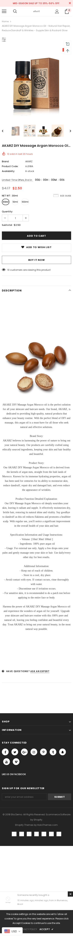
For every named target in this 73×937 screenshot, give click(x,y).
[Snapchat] (62, 752)
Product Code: (10, 166)
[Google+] (24, 752)
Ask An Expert (40, 671)
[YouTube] (6, 761)
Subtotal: (7, 225)
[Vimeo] (16, 761)
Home (5, 21)
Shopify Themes (24, 825)
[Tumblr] (53, 752)
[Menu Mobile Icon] (4, 11)
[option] (36, 82)
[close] (70, 3)
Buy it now (36, 260)
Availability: (8, 171)
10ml (15, 201)
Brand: (5, 161)
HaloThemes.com (47, 825)
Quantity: (7, 211)
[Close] (70, 894)
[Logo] (36, 11)
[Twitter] (14, 752)
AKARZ (28, 161)
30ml (6, 201)
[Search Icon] (15, 11)
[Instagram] (34, 752)
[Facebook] (5, 752)
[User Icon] (57, 11)
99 (8, 269)
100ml (25, 201)
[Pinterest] (43, 752)
